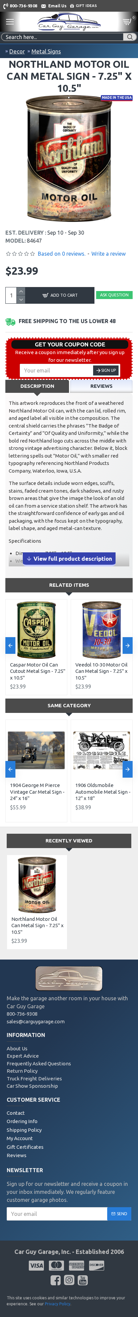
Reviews (101, 386)
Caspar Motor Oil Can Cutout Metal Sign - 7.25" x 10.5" (37, 671)
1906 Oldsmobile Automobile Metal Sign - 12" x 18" (103, 791)
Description (37, 386)
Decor (17, 51)
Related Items (69, 585)
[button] (10, 645)
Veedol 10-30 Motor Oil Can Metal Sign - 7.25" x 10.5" (101, 671)
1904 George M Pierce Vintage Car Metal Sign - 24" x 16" (37, 791)
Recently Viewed (69, 840)
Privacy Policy (57, 1304)
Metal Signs (46, 51)
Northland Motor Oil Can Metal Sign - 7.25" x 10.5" (37, 925)
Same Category (69, 705)
